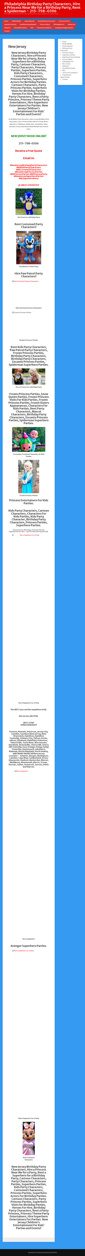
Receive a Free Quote (28, 151)
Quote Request (29, 21)
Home (6, 21)
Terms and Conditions (44, 28)
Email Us (28, 158)
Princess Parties (64, 21)
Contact (7, 31)
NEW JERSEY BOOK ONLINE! (28, 136)
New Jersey (71, 24)
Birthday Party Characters (46, 21)
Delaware (7, 28)
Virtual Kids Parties (20, 28)
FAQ (32, 28)
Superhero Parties (10, 24)
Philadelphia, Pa (59, 24)
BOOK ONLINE (16, 21)
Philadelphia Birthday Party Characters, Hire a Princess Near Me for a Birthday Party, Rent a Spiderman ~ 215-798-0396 (42, 7)
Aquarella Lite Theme (35, 1252)
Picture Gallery (45, 24)
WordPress (53, 1252)
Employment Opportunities (64, 28)
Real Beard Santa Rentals (28, 24)
